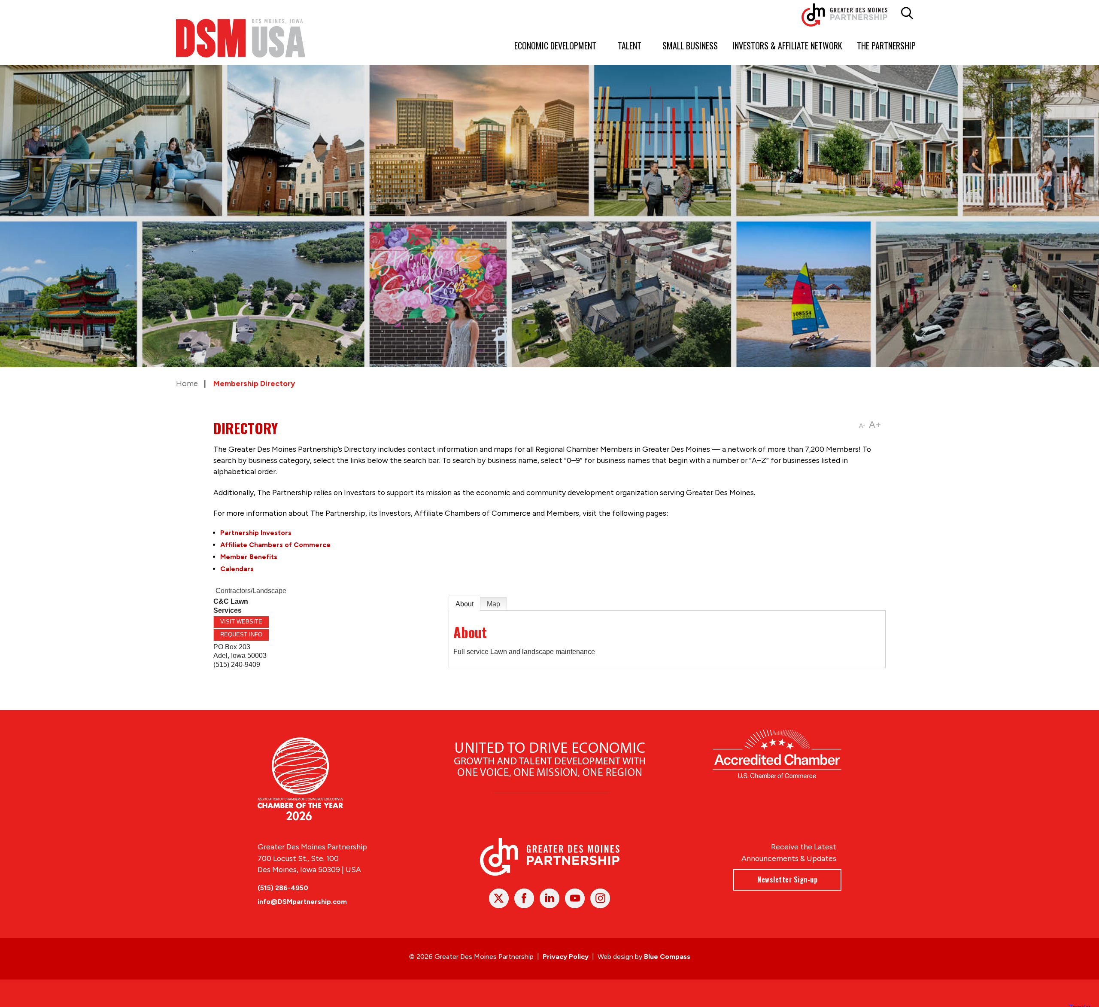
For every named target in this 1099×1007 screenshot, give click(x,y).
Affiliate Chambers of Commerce (275, 545)
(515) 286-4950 (283, 888)
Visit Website (241, 621)
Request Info (241, 634)
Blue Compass (667, 956)
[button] (907, 13)
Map (493, 604)
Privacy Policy (566, 956)
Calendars (237, 569)
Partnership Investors (255, 533)
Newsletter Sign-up (787, 879)
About (464, 604)
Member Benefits (248, 557)
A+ (875, 424)
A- (862, 425)
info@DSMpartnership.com (302, 901)
